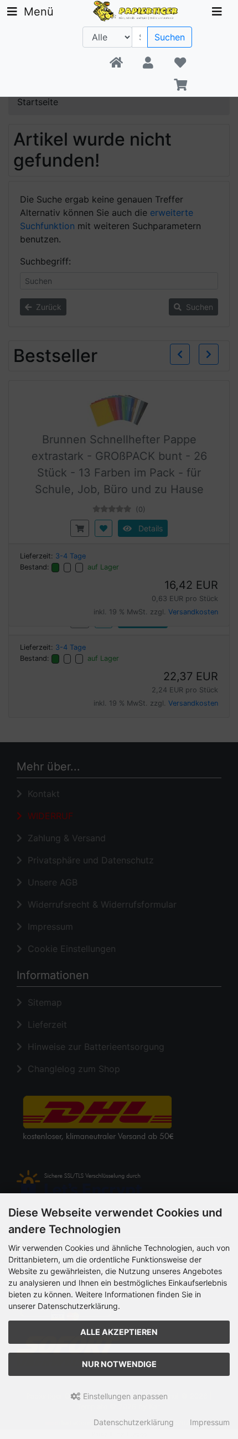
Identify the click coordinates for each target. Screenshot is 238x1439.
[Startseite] (116, 63)
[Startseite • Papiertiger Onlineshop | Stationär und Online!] (137, 9)
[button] (148, 63)
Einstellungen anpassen (124, 1396)
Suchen (169, 37)
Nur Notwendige (119, 1364)
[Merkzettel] (180, 63)
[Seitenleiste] (217, 11)
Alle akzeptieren (119, 1332)
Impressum (210, 1422)
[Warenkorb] (180, 85)
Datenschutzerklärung (134, 1422)
